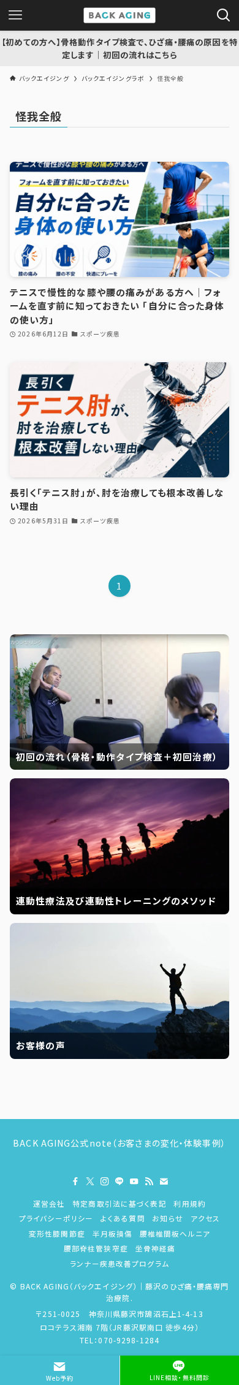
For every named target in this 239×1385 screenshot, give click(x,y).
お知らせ (167, 1218)
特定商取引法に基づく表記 (119, 1203)
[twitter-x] (90, 1181)
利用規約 (189, 1203)
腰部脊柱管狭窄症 (96, 1248)
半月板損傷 (113, 1233)
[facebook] (75, 1181)
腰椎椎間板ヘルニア (175, 1233)
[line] (119, 1181)
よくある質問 (123, 1218)
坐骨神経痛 (155, 1248)
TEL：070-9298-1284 (119, 1340)
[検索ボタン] (223, 15)
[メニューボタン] (15, 15)
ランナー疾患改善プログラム (119, 1263)
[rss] (148, 1181)
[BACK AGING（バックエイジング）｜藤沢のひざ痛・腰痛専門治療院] (119, 15)
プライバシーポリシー (56, 1218)
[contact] (163, 1181)
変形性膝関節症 (57, 1233)
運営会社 (49, 1203)
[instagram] (104, 1181)
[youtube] (134, 1181)
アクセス (206, 1218)
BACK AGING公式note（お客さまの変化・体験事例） (119, 1143)
